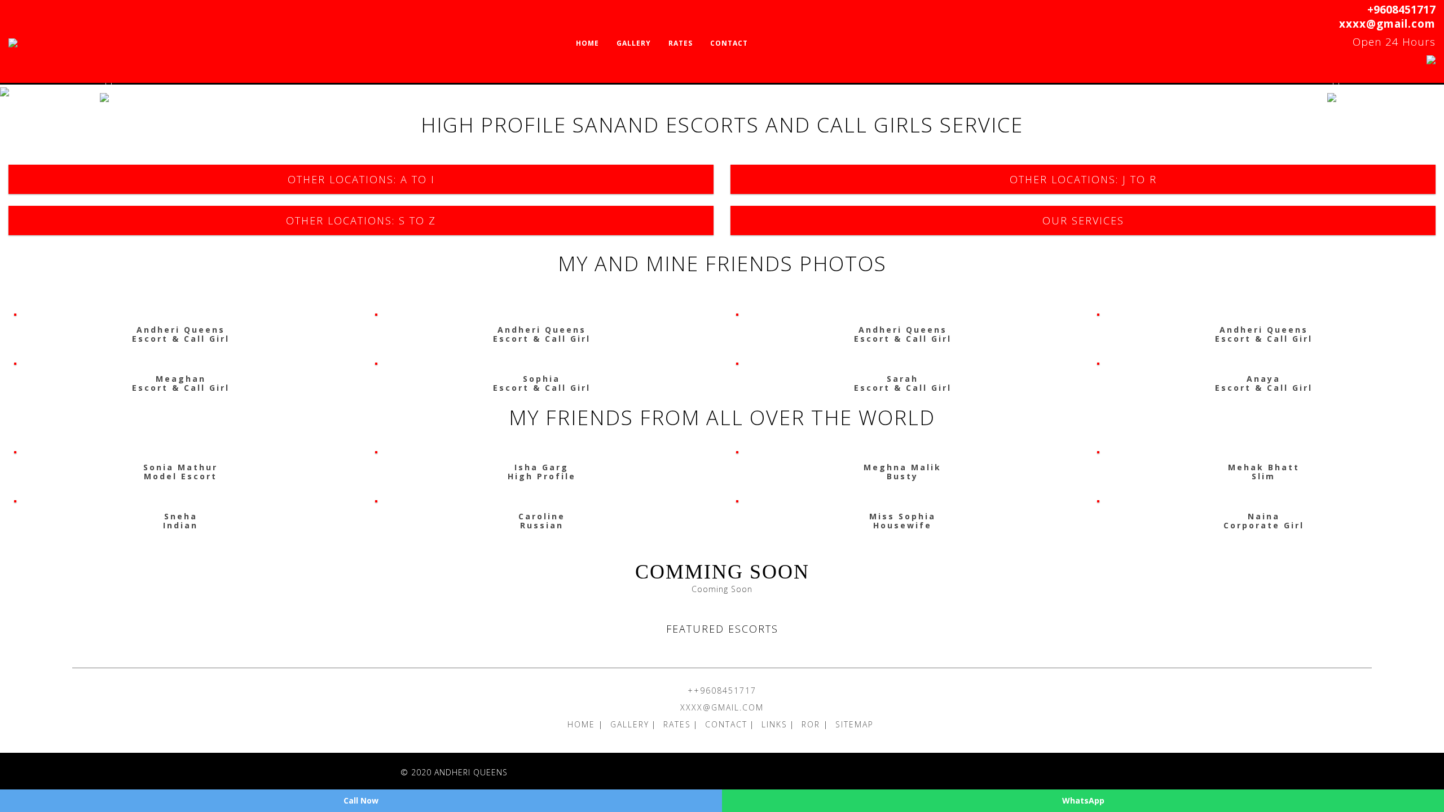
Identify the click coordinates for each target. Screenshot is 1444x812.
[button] (108, 91)
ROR (813, 724)
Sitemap (854, 724)
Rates (680, 43)
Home (587, 43)
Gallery (634, 43)
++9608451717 (722, 690)
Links (774, 724)
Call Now (361, 800)
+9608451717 (1401, 9)
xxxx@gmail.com (1387, 23)
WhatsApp (1083, 800)
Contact (729, 43)
